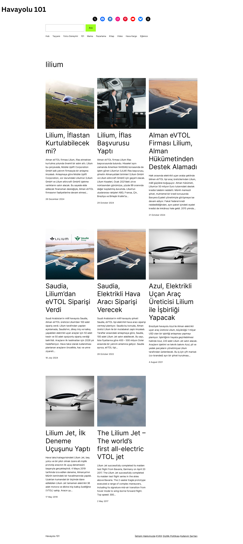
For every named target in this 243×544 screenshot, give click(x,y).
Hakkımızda (148, 536)
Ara (91, 27)
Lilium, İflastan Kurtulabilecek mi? (68, 143)
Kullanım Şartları (188, 536)
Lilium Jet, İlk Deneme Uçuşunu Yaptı (68, 441)
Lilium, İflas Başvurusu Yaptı (114, 143)
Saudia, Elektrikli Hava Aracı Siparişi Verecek (118, 298)
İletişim (138, 536)
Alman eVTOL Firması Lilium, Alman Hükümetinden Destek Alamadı (173, 151)
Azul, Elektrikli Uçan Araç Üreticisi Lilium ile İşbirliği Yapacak (171, 302)
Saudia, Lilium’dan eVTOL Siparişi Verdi (68, 298)
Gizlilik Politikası (171, 536)
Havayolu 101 (52, 536)
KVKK (159, 536)
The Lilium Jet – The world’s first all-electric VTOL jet (121, 445)
